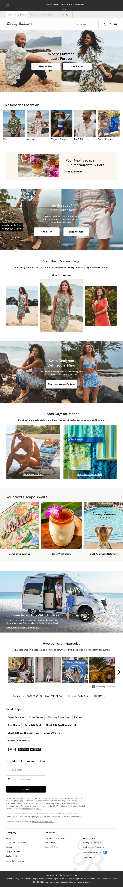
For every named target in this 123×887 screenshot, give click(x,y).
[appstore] (35, 749)
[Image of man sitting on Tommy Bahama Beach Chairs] (33, 448)
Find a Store (50, 843)
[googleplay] (24, 749)
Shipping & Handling (58, 717)
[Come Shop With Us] (19, 532)
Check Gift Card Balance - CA (23, 732)
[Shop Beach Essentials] (89, 475)
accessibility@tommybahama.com (76, 882)
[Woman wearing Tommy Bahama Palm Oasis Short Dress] (96, 47)
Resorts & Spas (51, 847)
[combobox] (11, 779)
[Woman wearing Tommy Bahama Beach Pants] (22, 372)
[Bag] (110, 24)
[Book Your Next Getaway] (103, 532)
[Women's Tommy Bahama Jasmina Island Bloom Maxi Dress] (22, 306)
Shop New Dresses (61, 275)
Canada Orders (52, 732)
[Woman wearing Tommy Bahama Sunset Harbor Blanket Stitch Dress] (101, 306)
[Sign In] (105, 24)
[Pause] (7, 5)
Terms (38, 808)
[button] (63, 9)
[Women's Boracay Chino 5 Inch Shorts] (101, 207)
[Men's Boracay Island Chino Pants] (22, 208)
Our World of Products (16, 843)
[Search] (87, 24)
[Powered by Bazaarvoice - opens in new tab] (103, 687)
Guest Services (16, 717)
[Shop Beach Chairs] (32, 474)
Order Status (36, 717)
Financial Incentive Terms (43, 821)
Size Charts (14, 725)
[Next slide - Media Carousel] (119, 672)
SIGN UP (26, 789)
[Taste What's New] (61, 532)
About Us (10, 838)
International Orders (19, 740)
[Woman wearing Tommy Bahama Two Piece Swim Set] (100, 372)
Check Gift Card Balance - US (61, 725)
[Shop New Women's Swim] (62, 384)
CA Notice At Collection (93, 847)
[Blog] (15, 861)
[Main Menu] (115, 24)
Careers (9, 847)
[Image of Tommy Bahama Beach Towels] (89, 448)
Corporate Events (14, 851)
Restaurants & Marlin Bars (56, 838)
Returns (78, 717)
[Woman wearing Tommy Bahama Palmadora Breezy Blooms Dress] (61, 306)
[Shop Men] (47, 231)
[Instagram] (10, 749)
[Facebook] (15, 749)
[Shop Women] (76, 231)
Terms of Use (60, 816)
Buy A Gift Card (33, 725)
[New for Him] (45, 66)
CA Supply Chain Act (92, 843)
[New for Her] (77, 66)
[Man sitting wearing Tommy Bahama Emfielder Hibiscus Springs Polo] (16, 61)
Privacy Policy (27, 808)
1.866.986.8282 (39, 882)
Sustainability (12, 856)
